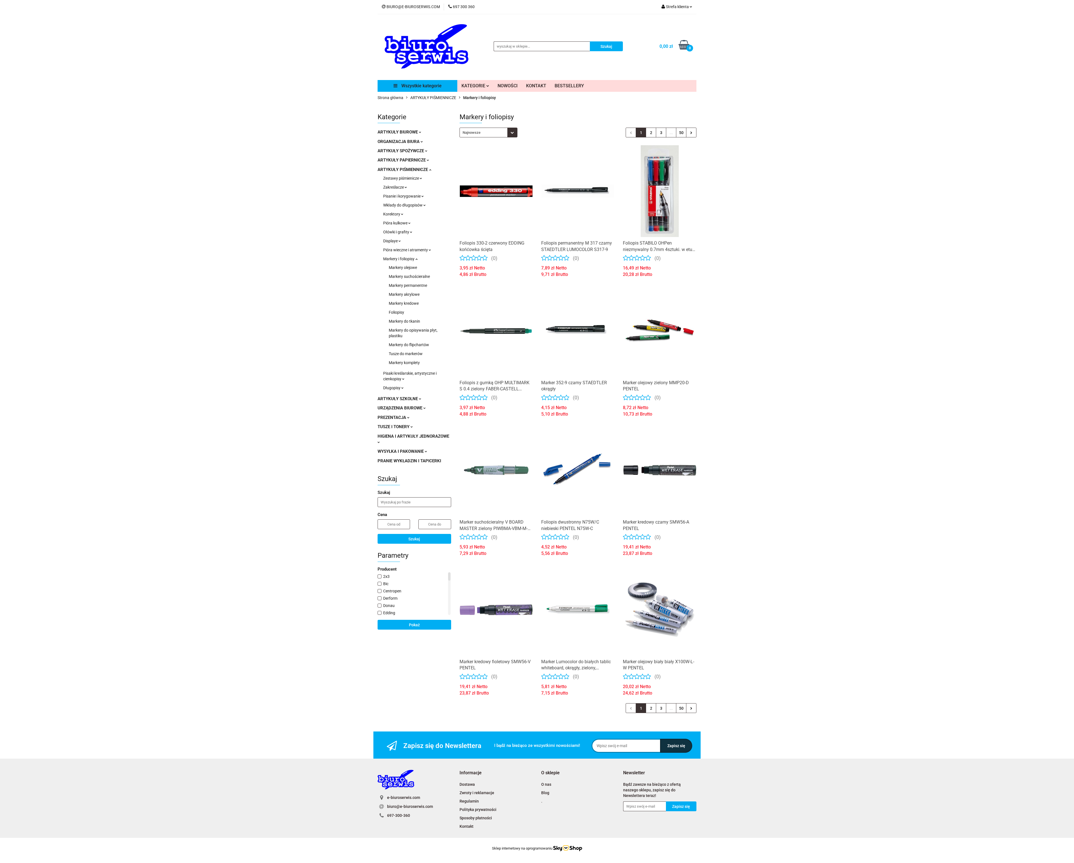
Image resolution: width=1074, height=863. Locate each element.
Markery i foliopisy (399, 259)
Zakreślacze (394, 187)
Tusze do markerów (406, 353)
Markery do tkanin (404, 321)
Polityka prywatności (478, 809)
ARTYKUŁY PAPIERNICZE (402, 160)
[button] (471, 773)
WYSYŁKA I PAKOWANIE (401, 451)
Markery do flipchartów (409, 345)
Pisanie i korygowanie (402, 196)
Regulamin (469, 801)
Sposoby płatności (476, 818)
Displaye (391, 241)
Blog (545, 793)
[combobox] (488, 132)
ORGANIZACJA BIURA (399, 141)
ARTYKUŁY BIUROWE (398, 132)
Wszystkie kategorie (421, 85)
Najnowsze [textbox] (472, 132)
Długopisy (392, 388)
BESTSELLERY (569, 85)
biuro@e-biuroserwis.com (410, 806)
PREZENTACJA (392, 417)
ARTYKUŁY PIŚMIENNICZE (403, 169)
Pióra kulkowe (395, 223)
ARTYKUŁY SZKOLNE (398, 398)
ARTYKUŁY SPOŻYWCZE (401, 150)
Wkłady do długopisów (403, 205)
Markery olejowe (403, 267)
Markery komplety (404, 362)
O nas (546, 784)
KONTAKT (536, 85)
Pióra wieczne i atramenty (406, 250)
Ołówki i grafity (396, 232)
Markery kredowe (404, 303)
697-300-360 (398, 815)
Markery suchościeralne (409, 276)
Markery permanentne (408, 285)
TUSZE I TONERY (394, 426)
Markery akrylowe (404, 294)
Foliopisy (396, 312)
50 (681, 132)
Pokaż (414, 625)
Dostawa (467, 784)
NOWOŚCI (508, 85)
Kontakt (467, 826)
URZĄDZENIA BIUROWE (400, 408)
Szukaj (414, 539)
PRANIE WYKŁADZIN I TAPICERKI (409, 460)
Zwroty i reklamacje (477, 793)
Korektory (392, 214)
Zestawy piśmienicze (401, 178)
